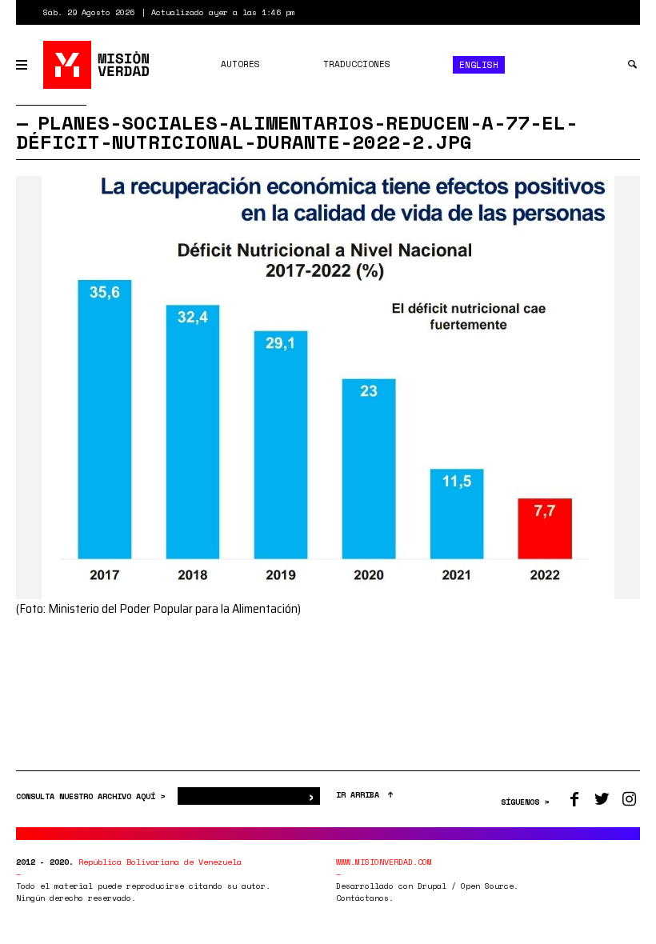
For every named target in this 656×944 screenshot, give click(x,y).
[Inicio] (97, 65)
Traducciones (356, 64)
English (478, 64)
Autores (240, 64)
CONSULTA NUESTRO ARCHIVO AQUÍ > (93, 796)
